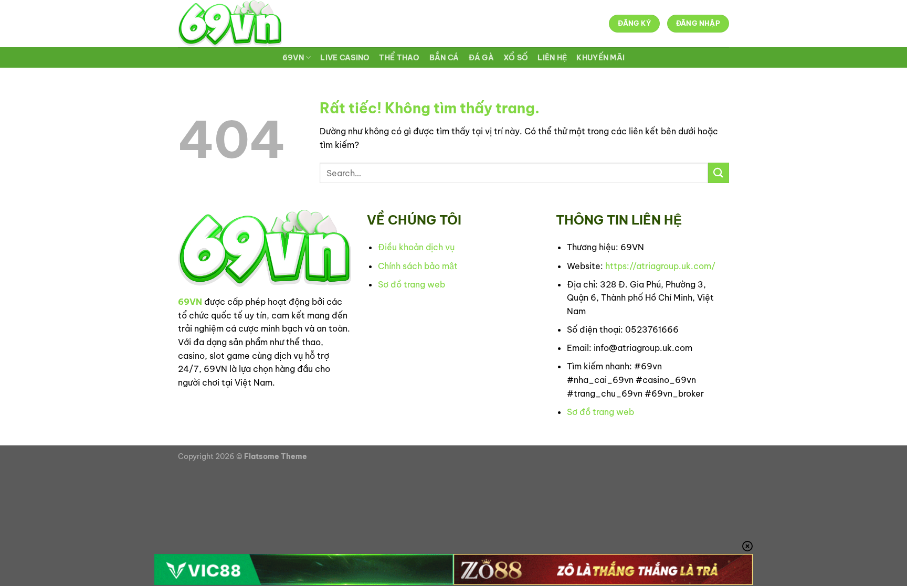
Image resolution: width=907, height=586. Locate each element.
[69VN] (230, 24)
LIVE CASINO (345, 57)
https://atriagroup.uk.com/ (660, 266)
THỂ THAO (399, 57)
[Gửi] (718, 173)
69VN (293, 57)
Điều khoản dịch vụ (416, 247)
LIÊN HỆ (552, 57)
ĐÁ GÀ (481, 57)
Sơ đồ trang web (411, 284)
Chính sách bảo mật (418, 266)
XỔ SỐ (515, 57)
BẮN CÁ (444, 57)
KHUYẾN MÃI (600, 57)
